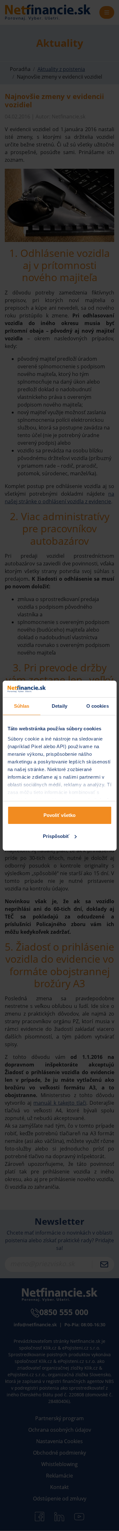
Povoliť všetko (59, 815)
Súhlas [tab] (22, 706)
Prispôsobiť (56, 836)
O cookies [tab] (97, 706)
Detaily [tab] (59, 706)
